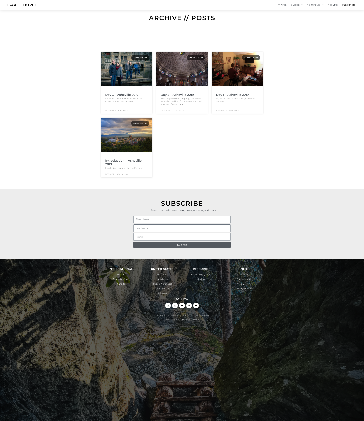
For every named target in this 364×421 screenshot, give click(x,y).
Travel (282, 5)
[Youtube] (196, 305)
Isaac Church (22, 5)
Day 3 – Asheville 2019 (121, 95)
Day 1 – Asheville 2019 (232, 95)
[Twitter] (182, 305)
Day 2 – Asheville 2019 (177, 95)
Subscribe (349, 5)
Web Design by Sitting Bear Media (182, 320)
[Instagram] (168, 305)
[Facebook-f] (189, 305)
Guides (295, 5)
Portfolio (314, 5)
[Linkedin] (175, 305)
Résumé (333, 5)
